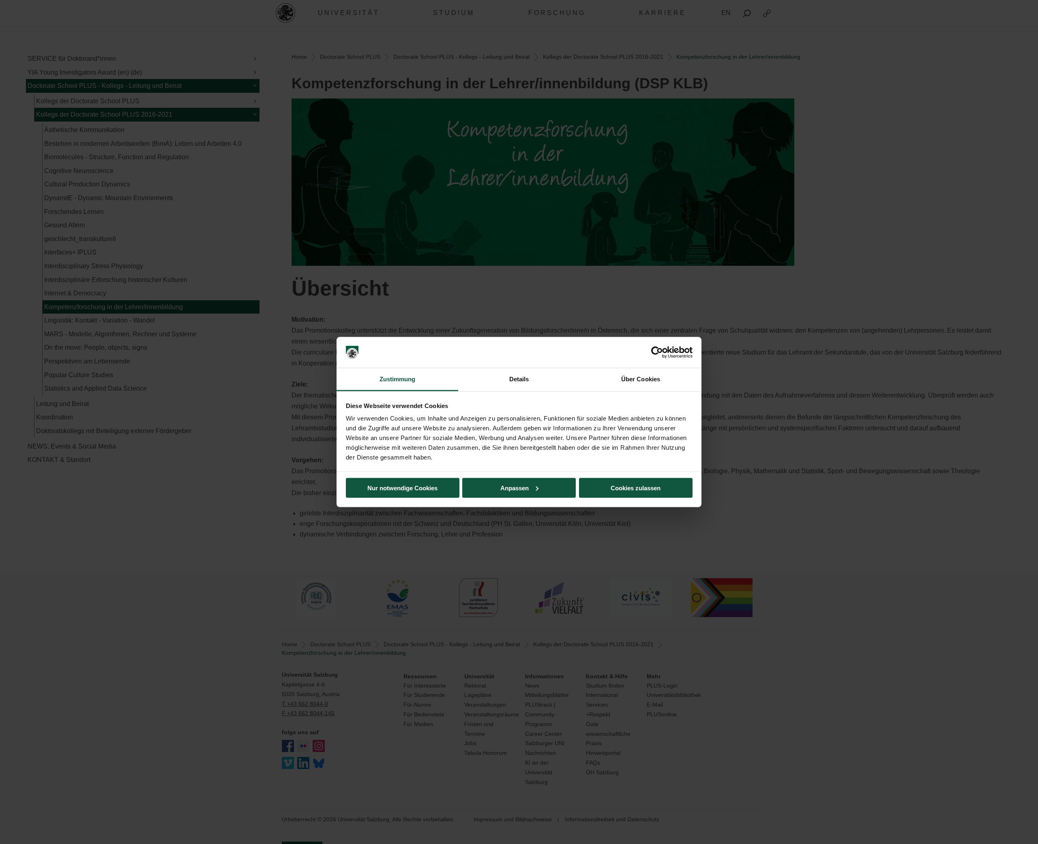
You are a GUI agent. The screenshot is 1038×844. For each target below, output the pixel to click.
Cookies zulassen (636, 487)
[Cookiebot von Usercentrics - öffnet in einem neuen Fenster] (657, 352)
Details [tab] (519, 379)
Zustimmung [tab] (398, 379)
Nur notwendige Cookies (402, 487)
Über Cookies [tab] (640, 379)
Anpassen (514, 487)
